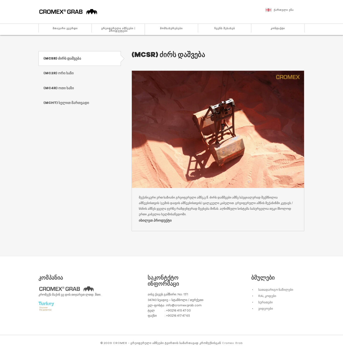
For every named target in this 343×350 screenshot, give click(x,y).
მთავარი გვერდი (65, 28)
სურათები (265, 302)
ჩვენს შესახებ (224, 28)
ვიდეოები (265, 308)
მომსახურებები (171, 28)
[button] (285, 12)
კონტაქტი (278, 28)
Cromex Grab (232, 343)
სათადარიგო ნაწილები (275, 289)
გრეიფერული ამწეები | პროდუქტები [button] (118, 29)
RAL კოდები (267, 296)
